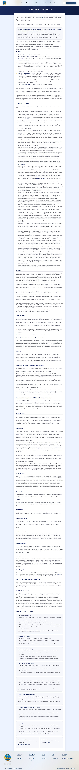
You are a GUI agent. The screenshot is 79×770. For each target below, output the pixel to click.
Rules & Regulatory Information (67, 758)
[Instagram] (7, 764)
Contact (56, 2)
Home (22, 2)
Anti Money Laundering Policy (70, 768)
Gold (32, 2)
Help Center (44, 760)
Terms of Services (55, 758)
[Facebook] (5, 764)
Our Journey (19, 758)
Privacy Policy (40, 17)
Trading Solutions (32, 760)
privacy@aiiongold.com (28, 118)
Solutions (37, 2)
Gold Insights (45, 2)
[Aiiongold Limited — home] (4, 3)
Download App (72, 2)
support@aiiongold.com (38, 118)
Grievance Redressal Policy (61, 768)
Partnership (19, 760)
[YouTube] (10, 764)
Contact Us (44, 758)
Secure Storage (31, 758)
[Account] (64, 3)
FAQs (51, 2)
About (27, 2)
